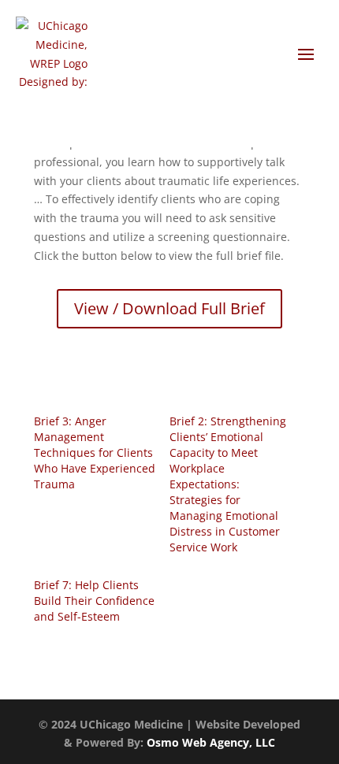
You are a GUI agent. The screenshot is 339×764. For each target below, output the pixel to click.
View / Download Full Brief (169, 308)
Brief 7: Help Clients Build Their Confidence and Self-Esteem (94, 600)
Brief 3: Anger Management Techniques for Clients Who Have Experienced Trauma (94, 452)
